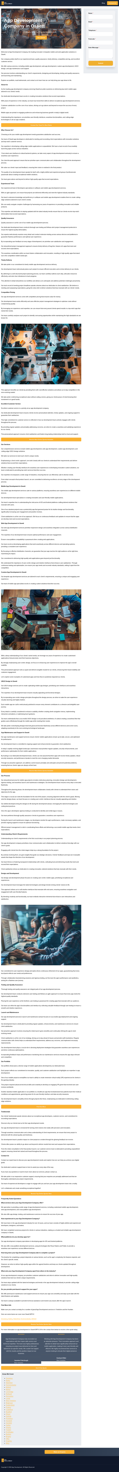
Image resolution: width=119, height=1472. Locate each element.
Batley (10, 1319)
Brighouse (9, 1403)
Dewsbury (4, 1319)
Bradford (9, 1412)
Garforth (8, 1416)
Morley (8, 1389)
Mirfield (34, 1319)
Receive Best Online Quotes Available (41, 439)
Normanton (9, 1396)
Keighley (9, 1441)
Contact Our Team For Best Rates (41, 125)
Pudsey (8, 1407)
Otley (7, 1439)
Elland (8, 1414)
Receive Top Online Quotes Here (41, 1193)
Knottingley (9, 1432)
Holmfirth (9, 1423)
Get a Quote (41, 37)
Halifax (8, 1425)
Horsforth (9, 1421)
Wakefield (16, 1319)
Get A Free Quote (41, 1368)
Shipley (8, 1427)
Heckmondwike (26, 1319)
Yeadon (8, 1430)
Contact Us (112, 3)
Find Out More (41, 1106)
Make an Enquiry (59, 1452)
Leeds (8, 1398)
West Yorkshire (11, 1401)
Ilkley (7, 1443)
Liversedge (9, 1392)
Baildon (8, 1434)
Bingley (8, 1436)
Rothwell (9, 1394)
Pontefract (9, 1418)
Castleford (9, 1409)
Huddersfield (10, 1405)
